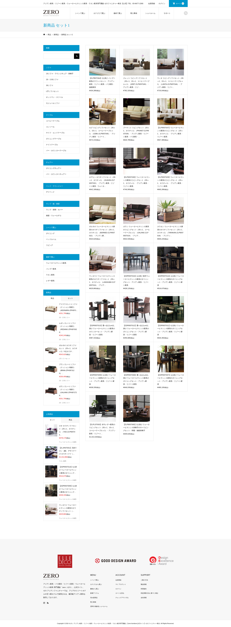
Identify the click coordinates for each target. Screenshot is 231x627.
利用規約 (144, 589)
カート (179, 3)
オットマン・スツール (54, 97)
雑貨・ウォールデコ (53, 216)
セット (70, 298)
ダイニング (50, 233)
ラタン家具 (50, 275)
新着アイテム (94, 593)
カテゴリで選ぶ (99, 13)
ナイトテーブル (52, 145)
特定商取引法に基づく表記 (149, 593)
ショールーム (150, 13)
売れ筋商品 (93, 597)
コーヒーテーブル (53, 121)
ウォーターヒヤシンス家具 (56, 263)
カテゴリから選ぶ (96, 584)
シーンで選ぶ (80, 13)
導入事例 (134, 13)
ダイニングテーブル (53, 139)
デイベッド (50, 192)
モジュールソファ (53, 103)
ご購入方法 (144, 580)
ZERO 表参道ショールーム (99, 606)
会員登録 (151, 3)
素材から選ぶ (94, 589)
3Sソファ (49, 85)
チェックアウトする (122, 597)
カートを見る (120, 593)
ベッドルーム (51, 239)
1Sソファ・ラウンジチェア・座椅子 (59, 74)
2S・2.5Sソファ (52, 79)
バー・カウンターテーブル (56, 150)
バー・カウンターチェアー (56, 174)
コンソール (50, 127)
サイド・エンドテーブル (55, 133)
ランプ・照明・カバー (54, 210)
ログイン (162, 3)
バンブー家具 (51, 269)
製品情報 (144, 584)
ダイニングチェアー (53, 168)
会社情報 (144, 597)
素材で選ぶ (118, 13)
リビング (49, 245)
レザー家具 (50, 281)
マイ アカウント (121, 584)
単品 (52, 298)
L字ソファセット (52, 91)
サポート (167, 13)
